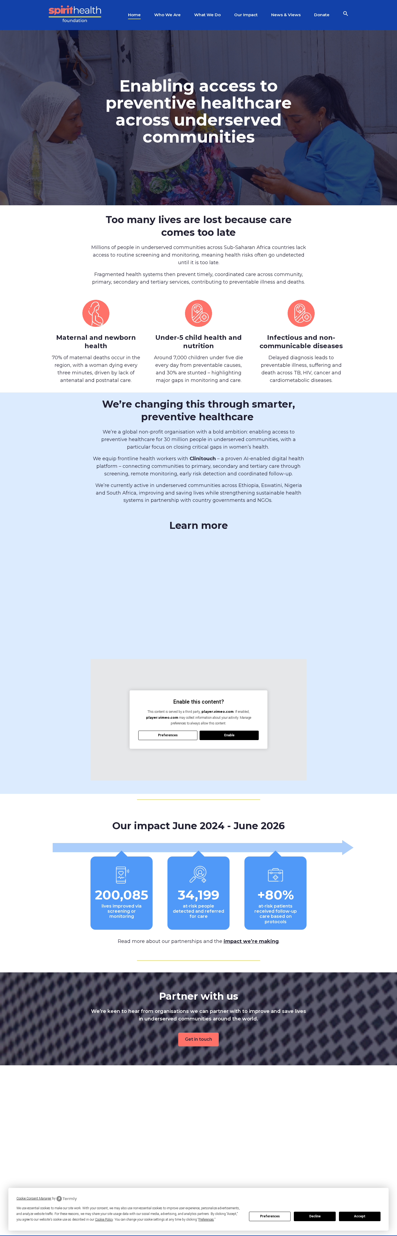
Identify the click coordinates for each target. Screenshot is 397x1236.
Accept (359, 1216)
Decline (315, 1216)
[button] (345, 15)
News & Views (286, 14)
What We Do (207, 14)
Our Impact (246, 14)
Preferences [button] (206, 1219)
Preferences (270, 1216)
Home (134, 14)
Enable (229, 735)
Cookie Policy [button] (104, 1219)
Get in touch (198, 1039)
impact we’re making (251, 941)
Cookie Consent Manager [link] (33, 1198)
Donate (321, 14)
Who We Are (167, 14)
